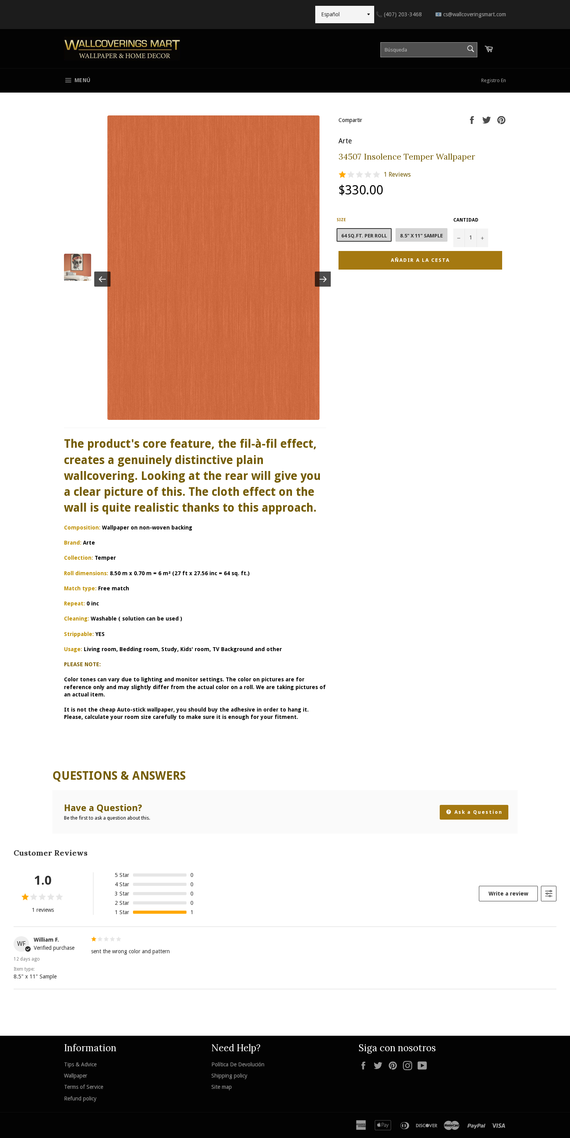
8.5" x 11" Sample (421, 236)
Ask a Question (478, 812)
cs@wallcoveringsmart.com (470, 14)
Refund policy (80, 1098)
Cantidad (465, 220)
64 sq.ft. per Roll (364, 236)
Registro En (493, 80)
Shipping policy (229, 1076)
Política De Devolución (237, 1064)
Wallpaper (75, 1076)
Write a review (508, 893)
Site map (221, 1087)
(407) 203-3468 (399, 14)
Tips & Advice (80, 1064)
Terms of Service (83, 1087)
